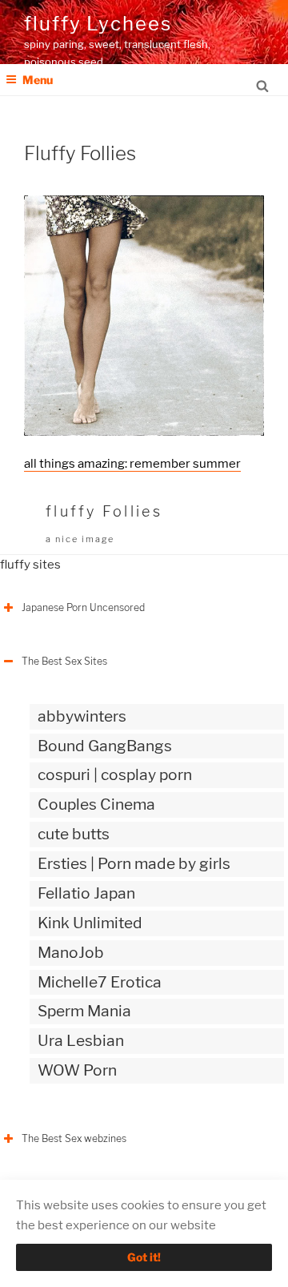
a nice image (80, 539)
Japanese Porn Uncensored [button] (83, 607)
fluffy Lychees (98, 23)
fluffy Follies (104, 511)
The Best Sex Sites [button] (64, 661)
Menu (37, 79)
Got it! (144, 1257)
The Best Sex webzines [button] (74, 1138)
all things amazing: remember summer (132, 463)
